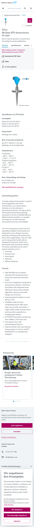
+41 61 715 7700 (11, 452)
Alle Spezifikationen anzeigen (13, 187)
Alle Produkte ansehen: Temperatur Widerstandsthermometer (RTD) (13, 51)
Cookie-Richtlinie (8, 505)
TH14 (24, 15)
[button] (17, 425)
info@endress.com (11, 457)
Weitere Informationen (9, 437)
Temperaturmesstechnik (12, 15)
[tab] (6, 45)
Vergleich (29, 25)
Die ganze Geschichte (11, 386)
